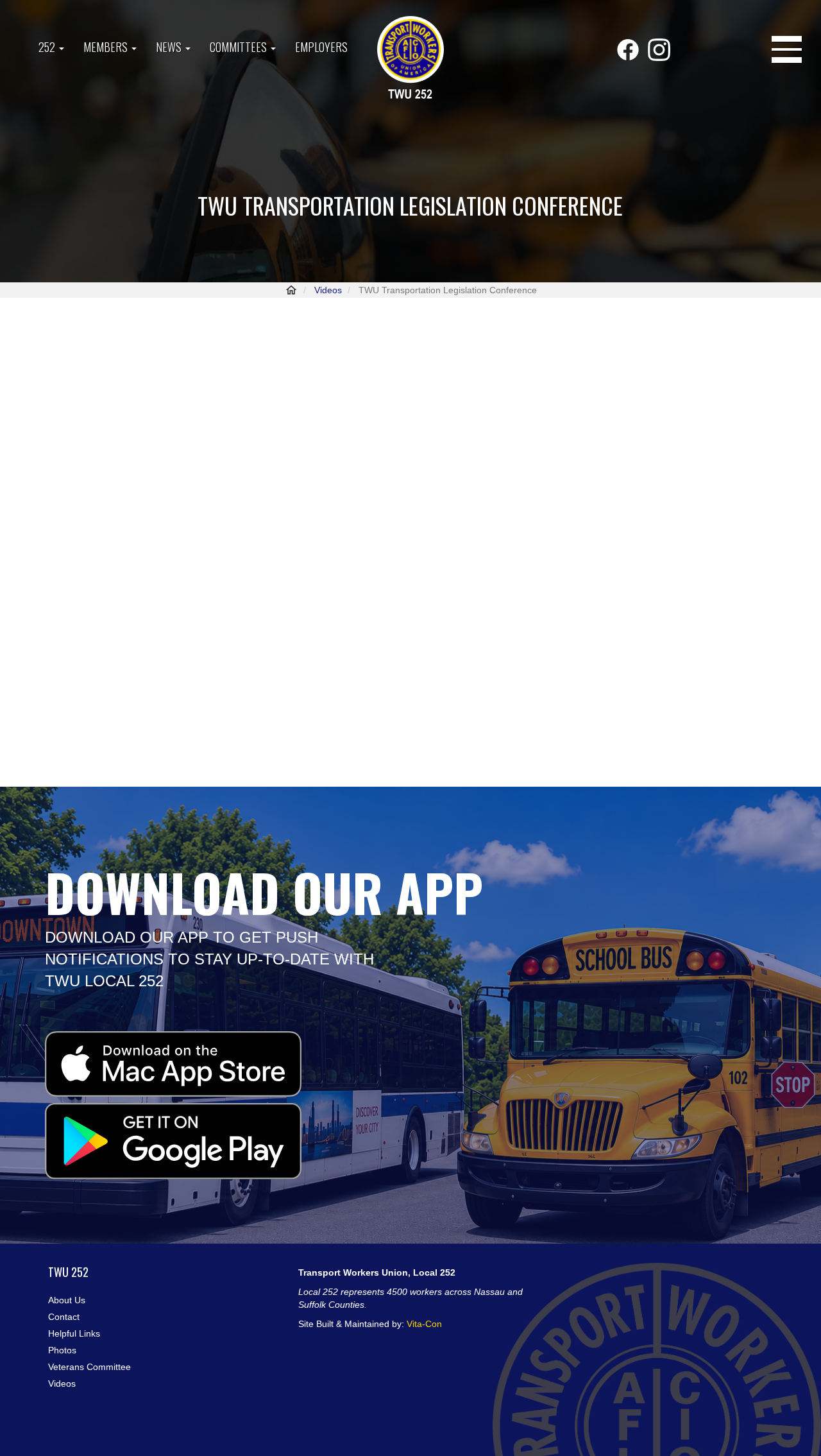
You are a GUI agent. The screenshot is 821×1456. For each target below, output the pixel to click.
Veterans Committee (89, 1367)
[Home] (410, 58)
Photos (62, 1350)
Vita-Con (424, 1324)
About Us (66, 1300)
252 (48, 47)
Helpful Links (74, 1333)
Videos (328, 290)
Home (291, 290)
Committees (239, 47)
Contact (64, 1317)
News (170, 47)
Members (106, 47)
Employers (321, 47)
